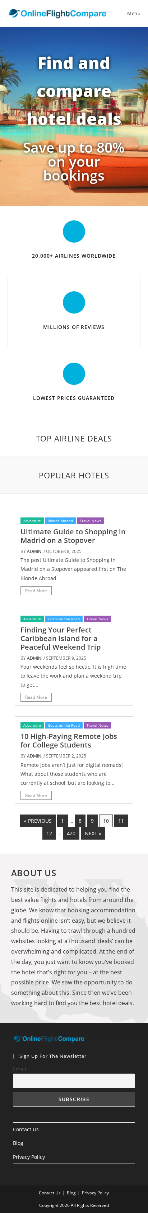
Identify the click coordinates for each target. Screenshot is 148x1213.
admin (34, 551)
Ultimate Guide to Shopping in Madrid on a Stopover (73, 536)
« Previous (38, 820)
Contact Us (26, 1129)
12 (49, 833)
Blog (18, 1143)
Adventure (32, 520)
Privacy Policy (29, 1157)
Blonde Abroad (60, 520)
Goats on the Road (64, 618)
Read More (36, 591)
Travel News (90, 520)
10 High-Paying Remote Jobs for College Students (68, 740)
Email (19, 1069)
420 (71, 833)
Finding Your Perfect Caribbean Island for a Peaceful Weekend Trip (60, 638)
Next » (93, 833)
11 (121, 820)
